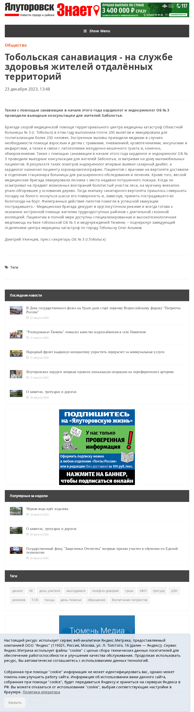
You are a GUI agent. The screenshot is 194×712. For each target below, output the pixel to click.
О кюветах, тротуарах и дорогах (51, 392)
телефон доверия (105, 591)
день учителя (49, 591)
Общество (16, 45)
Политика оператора (41, 692)
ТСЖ (35, 600)
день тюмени (71, 600)
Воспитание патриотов (130, 600)
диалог (17, 591)
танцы (49, 600)
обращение (97, 600)
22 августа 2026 (39, 318)
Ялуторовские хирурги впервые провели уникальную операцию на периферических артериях (100, 372)
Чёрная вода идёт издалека (47, 509)
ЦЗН (174, 591)
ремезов (18, 600)
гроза (129, 591)
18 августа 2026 (39, 514)
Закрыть (15, 702)
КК (31, 591)
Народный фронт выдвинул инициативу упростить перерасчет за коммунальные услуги (95, 352)
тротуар (159, 591)
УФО (143, 591)
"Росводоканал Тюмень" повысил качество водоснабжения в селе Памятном (86, 332)
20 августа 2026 (39, 397)
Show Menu (99, 31)
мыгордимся (76, 591)
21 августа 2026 (39, 337)
